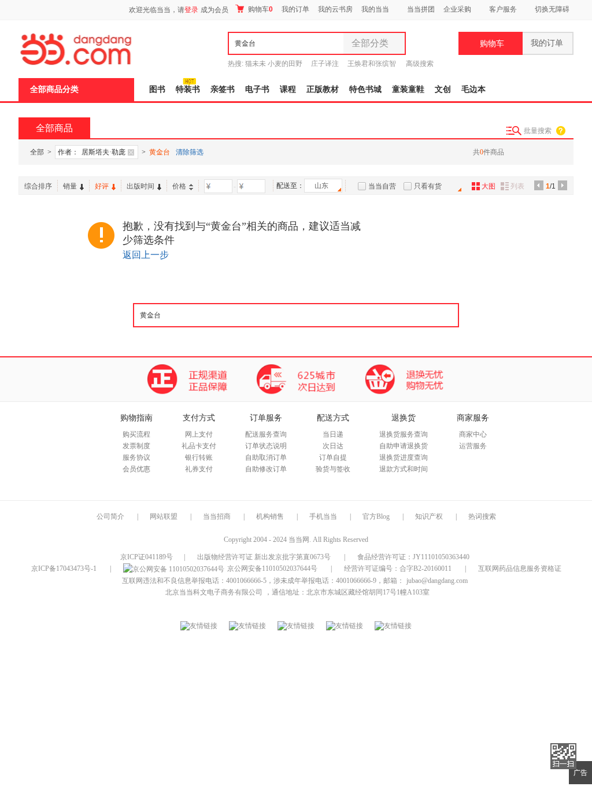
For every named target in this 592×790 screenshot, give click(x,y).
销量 (70, 186)
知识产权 (430, 516)
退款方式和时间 (403, 469)
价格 (179, 186)
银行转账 (199, 457)
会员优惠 (136, 469)
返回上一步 (146, 255)
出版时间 (140, 186)
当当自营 (382, 186)
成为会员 (214, 10)
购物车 (259, 9)
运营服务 (473, 446)
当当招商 (217, 516)
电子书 (257, 89)
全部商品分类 (54, 89)
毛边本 (473, 89)
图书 (157, 89)
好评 (102, 186)
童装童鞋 (408, 89)
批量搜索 (538, 131)
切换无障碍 (552, 9)
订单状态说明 (266, 446)
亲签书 (222, 89)
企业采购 (457, 9)
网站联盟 (163, 516)
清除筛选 (190, 152)
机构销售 (270, 516)
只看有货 (428, 186)
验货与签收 (333, 469)
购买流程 (136, 434)
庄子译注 (325, 64)
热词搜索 (482, 516)
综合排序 (38, 186)
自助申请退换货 (403, 446)
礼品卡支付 (199, 446)
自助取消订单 (266, 457)
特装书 (188, 89)
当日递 (333, 434)
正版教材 (322, 89)
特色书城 (365, 89)
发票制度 (136, 446)
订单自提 (333, 457)
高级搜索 (420, 64)
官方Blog (376, 516)
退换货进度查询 (403, 457)
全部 (37, 152)
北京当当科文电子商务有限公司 (213, 592)
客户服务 (503, 9)
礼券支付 (199, 469)
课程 (288, 89)
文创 (443, 89)
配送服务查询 (266, 434)
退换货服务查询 (403, 434)
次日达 (333, 446)
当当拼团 (421, 9)
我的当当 (375, 9)
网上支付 (199, 434)
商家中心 (473, 434)
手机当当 (323, 516)
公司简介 (110, 516)
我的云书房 (335, 9)
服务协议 (136, 457)
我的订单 (295, 9)
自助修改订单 (266, 469)
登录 (191, 10)
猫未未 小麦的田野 (273, 64)
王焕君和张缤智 (371, 64)
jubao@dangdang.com (437, 581)
